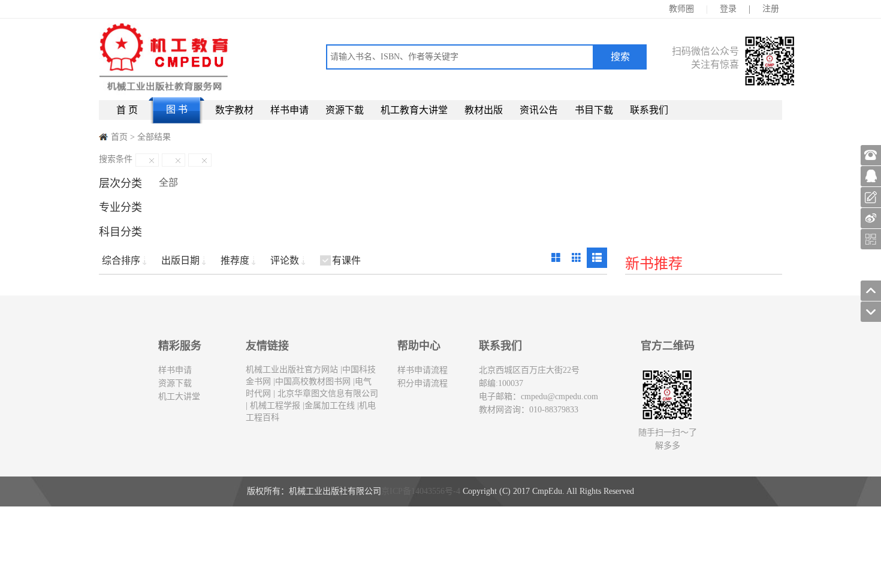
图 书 (177, 109)
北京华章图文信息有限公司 (326, 393)
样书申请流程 (422, 370)
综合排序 (121, 260)
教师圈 (681, 8)
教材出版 (483, 110)
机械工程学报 (274, 405)
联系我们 (649, 110)
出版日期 (180, 260)
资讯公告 (539, 110)
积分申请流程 (422, 383)
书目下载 (594, 110)
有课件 (346, 260)
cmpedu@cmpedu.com (559, 396)
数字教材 (234, 110)
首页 (119, 136)
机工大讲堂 (179, 396)
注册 (770, 8)
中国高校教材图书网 (313, 381)
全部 (168, 182)
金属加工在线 (329, 405)
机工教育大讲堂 (414, 110)
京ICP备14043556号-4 (420, 491)
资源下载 (344, 110)
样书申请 (289, 110)
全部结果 (154, 136)
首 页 (127, 110)
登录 (728, 8)
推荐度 (235, 260)
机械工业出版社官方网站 (292, 369)
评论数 (284, 260)
